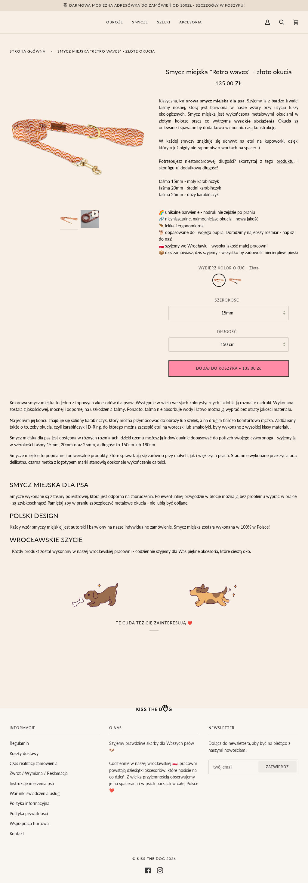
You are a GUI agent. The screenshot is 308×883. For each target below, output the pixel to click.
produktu (285, 161)
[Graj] (79, 192)
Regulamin (19, 743)
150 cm (227, 344)
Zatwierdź (277, 767)
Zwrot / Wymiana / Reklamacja (39, 773)
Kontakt (17, 833)
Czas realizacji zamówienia (33, 763)
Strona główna (27, 51)
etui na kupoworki (265, 141)
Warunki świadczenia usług (35, 793)
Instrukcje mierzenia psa (32, 783)
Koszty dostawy (24, 753)
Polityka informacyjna (29, 803)
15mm (227, 312)
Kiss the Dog (151, 858)
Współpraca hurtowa (29, 823)
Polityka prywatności (29, 813)
